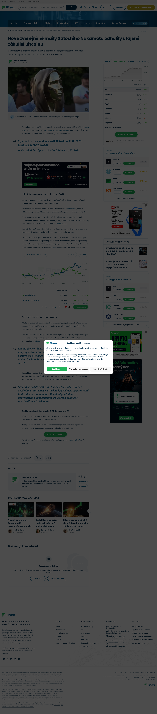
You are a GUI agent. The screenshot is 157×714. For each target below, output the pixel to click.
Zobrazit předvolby (100, 369)
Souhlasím (56, 369)
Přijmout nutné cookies (78, 369)
